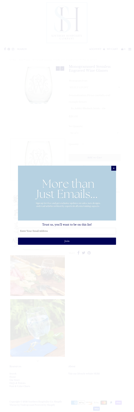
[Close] (113, 168)
